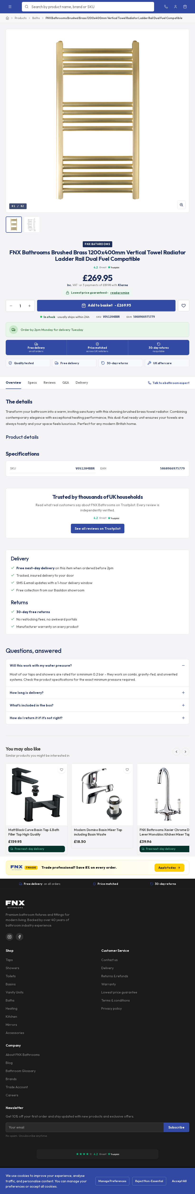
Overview (13, 382)
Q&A (65, 382)
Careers (12, 1095)
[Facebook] (19, 937)
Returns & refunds (114, 976)
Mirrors (11, 1025)
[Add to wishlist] (183, 305)
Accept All (179, 1181)
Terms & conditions (115, 1000)
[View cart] (185, 6)
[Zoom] (181, 205)
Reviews (50, 382)
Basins (11, 984)
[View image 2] (32, 225)
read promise (119, 292)
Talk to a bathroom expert (171, 383)
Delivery (82, 382)
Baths (36, 18)
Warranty (108, 984)
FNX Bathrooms (97, 244)
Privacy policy (111, 1008)
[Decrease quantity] (11, 306)
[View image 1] (14, 225)
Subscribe (176, 1127)
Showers (12, 968)
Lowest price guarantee (119, 992)
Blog (9, 1063)
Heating (11, 1008)
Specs (32, 382)
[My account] (175, 6)
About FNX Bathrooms (23, 1055)
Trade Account (17, 1087)
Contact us (109, 960)
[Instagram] (9, 937)
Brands (11, 1079)
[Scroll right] (185, 752)
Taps (9, 960)
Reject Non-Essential (149, 1181)
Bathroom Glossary (21, 1071)
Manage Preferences (112, 1181)
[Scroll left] (176, 752)
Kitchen (11, 1016)
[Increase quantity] (29, 306)
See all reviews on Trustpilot (98, 528)
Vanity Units (15, 992)
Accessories (15, 1033)
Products (21, 18)
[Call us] (166, 6)
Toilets (11, 976)
